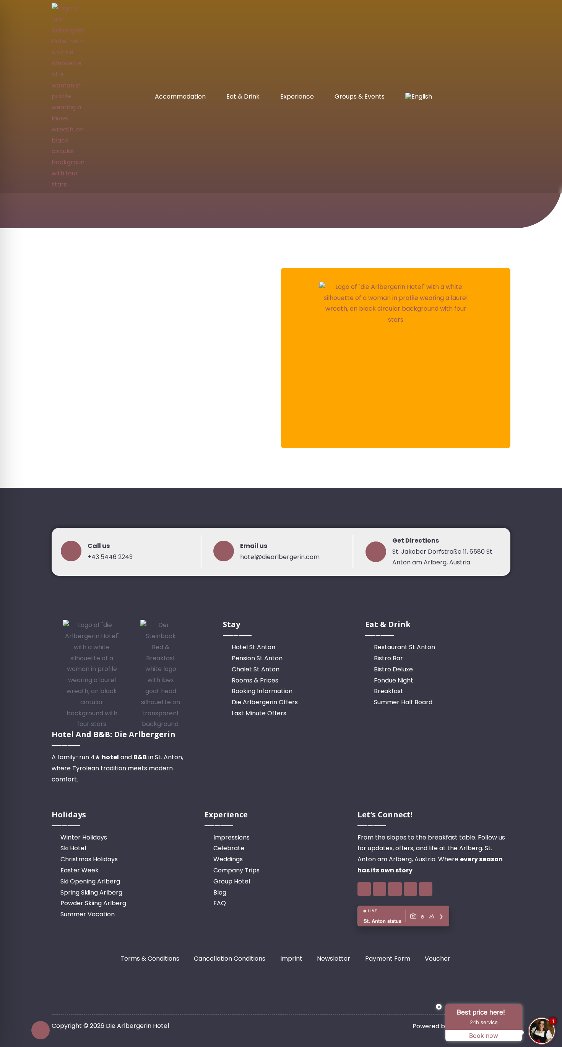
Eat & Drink (243, 96)
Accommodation (180, 96)
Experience (297, 96)
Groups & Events (360, 96)
